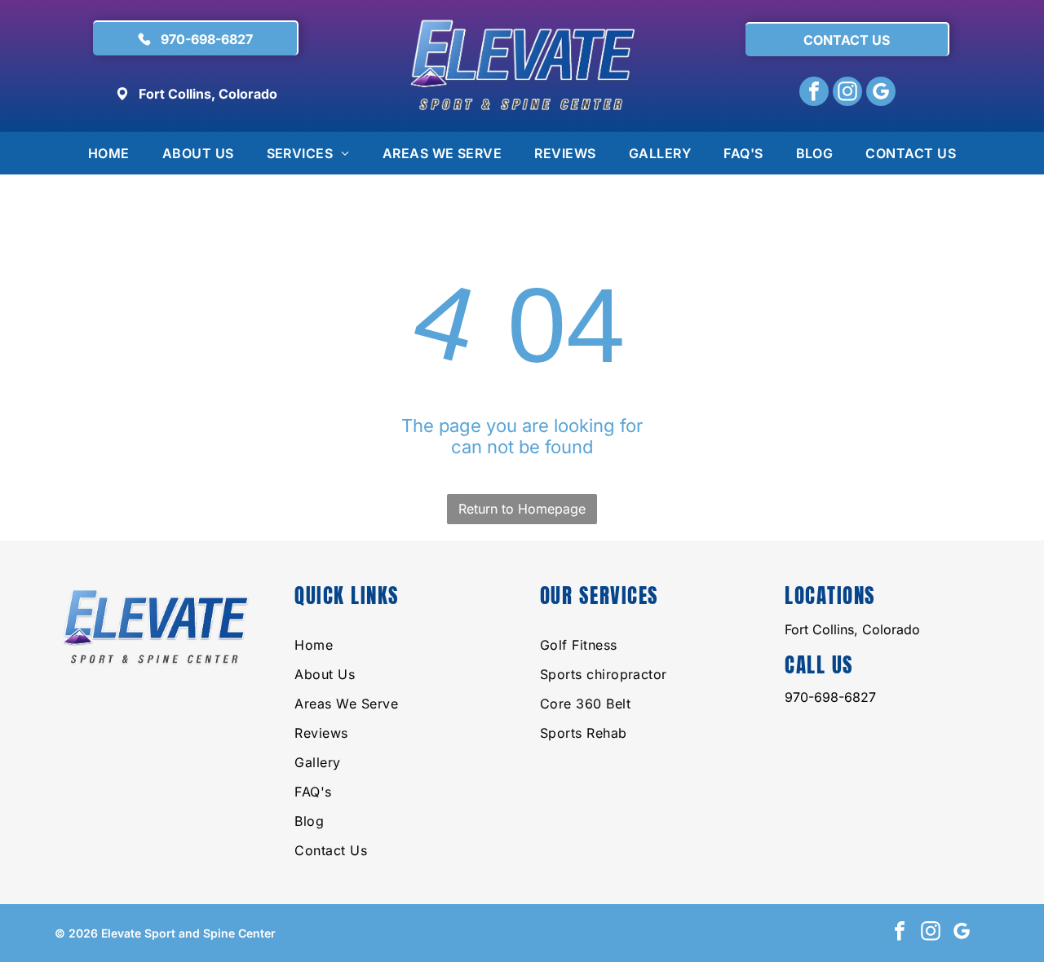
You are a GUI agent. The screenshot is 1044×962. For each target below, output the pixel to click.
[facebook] (814, 93)
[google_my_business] (881, 93)
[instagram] (847, 93)
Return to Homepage (522, 509)
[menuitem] (109, 153)
